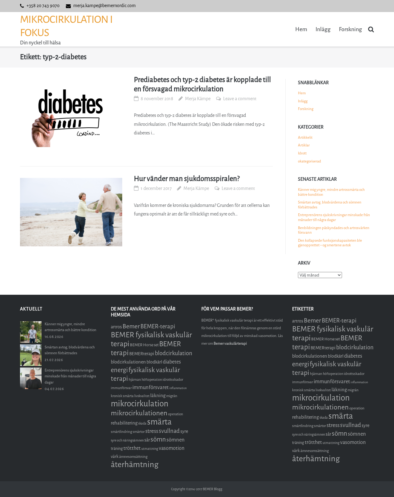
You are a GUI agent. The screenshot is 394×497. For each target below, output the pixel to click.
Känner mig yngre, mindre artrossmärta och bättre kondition (331, 192)
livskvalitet (142, 396)
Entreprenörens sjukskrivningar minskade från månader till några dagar (334, 217)
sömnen (176, 439)
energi (119, 370)
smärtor (139, 431)
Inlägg (323, 29)
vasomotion (171, 448)
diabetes (172, 362)
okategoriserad (309, 161)
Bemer (131, 326)
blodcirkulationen (128, 362)
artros (116, 327)
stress (151, 431)
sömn (158, 439)
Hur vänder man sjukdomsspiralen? (186, 178)
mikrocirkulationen (139, 413)
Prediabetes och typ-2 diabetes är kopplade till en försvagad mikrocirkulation (202, 84)
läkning (158, 395)
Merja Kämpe (198, 99)
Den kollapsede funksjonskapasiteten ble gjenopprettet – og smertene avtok (330, 243)
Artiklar (304, 145)
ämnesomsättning (133, 456)
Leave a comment (239, 99)
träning (117, 448)
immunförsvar (121, 388)
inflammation (178, 388)
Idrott (302, 153)
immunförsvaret (150, 387)
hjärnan (135, 379)
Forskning (350, 29)
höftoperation (152, 379)
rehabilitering (124, 423)
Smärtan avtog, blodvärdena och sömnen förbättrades (329, 205)
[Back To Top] (378, 482)
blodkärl (154, 362)
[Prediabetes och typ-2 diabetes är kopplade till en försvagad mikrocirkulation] (71, 113)
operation (175, 414)
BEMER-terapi (157, 326)
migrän (171, 395)
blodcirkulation (173, 353)
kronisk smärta (122, 395)
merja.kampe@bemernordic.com (104, 6)
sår (147, 440)
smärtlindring (121, 431)
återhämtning (135, 464)
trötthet (132, 448)
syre (184, 431)
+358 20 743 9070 (42, 6)
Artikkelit (305, 137)
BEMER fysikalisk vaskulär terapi (151, 339)
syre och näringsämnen (127, 440)
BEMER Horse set (144, 344)
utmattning (149, 448)
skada (142, 423)
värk (115, 456)
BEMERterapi (141, 354)
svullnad (169, 431)
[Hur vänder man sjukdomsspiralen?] (71, 212)
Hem (301, 29)
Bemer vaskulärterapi (230, 343)
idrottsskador (173, 379)
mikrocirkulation (139, 403)
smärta (159, 422)
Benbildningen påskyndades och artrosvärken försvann (333, 230)
